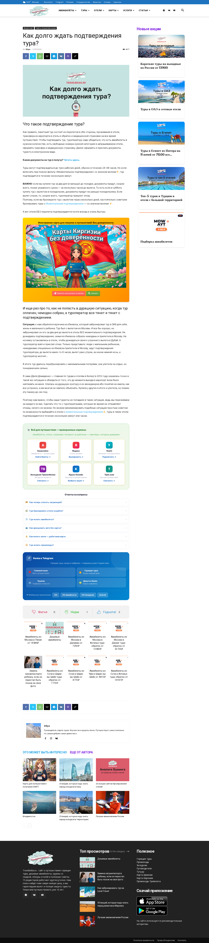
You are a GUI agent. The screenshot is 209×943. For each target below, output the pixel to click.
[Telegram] (164, 10)
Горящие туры (144, 858)
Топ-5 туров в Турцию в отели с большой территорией (161, 198)
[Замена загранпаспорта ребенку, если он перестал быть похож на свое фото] (33, 662)
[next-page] (30, 825)
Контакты (182, 940)
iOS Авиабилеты (69, 595)
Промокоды (143, 862)
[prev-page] (25, 825)
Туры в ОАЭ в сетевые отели (160, 109)
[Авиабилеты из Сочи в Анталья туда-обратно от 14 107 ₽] (119, 662)
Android (102, 595)
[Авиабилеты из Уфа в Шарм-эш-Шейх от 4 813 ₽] (97, 662)
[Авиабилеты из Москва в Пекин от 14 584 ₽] (33, 628)
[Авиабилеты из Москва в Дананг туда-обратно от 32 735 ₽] (119, 628)
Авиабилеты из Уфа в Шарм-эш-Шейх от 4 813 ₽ (97, 673)
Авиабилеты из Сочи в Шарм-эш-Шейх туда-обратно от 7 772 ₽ (55, 676)
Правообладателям (166, 940)
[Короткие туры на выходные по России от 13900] (161, 46)
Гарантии (117, 2)
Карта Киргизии (145, 878)
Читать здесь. (72, 159)
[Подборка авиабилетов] (161, 223)
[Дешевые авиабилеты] (55, 628)
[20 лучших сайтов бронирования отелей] (112, 769)
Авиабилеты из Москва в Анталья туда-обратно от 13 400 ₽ (98, 642)
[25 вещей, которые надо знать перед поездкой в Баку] (76, 769)
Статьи (143, 10)
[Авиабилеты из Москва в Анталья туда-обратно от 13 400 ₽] (97, 628)
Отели (98, 10)
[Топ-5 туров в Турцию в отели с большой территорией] (161, 178)
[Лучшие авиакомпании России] (112, 802)
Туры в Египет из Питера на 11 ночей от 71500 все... (160, 152)
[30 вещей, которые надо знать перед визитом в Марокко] (87, 906)
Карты (112, 10)
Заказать (94, 293)
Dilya (28, 49)
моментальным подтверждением (84, 411)
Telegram (59, 2)
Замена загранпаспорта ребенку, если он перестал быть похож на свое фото (110, 876)
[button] (182, 10)
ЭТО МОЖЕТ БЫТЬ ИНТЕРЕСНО (45, 752)
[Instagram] (52, 738)
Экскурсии (142, 865)
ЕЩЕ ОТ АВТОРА (81, 752)
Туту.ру (140, 871)
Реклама (69, 2)
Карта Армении (145, 874)
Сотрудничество (83, 2)
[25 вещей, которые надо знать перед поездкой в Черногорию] (76, 802)
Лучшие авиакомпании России (110, 816)
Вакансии (97, 2)
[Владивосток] (39, 802)
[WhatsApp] (40, 56)
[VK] (61, 56)
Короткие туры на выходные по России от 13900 (160, 65)
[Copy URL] (75, 56)
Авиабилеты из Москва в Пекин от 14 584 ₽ (33, 639)
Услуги (127, 10)
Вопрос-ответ (28, 28)
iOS (55, 595)
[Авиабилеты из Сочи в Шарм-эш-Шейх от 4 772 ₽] (76, 662)
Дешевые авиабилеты (108, 859)
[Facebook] (26, 56)
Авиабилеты (66, 10)
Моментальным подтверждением (65, 203)
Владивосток (29, 816)
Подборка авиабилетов (156, 241)
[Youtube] (174, 10)
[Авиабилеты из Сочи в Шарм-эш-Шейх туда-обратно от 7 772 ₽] (55, 662)
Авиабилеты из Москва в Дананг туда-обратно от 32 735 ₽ (119, 642)
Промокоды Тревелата (149, 881)
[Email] (47, 56)
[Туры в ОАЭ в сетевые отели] (161, 91)
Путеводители (144, 868)
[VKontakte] (169, 10)
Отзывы (107, 2)
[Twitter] (33, 56)
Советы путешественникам (46, 28)
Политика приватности (143, 940)
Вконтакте (48, 2)
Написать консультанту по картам (70, 293)
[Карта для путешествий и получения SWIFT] (39, 769)
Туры (84, 10)
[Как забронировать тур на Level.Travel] (87, 892)
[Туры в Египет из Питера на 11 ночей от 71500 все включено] (161, 133)
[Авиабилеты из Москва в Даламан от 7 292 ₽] (76, 628)
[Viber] (68, 56)
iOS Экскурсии (88, 595)
